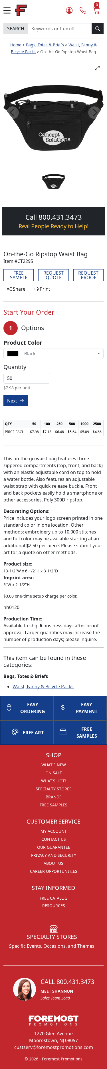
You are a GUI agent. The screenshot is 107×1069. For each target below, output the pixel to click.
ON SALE (53, 773)
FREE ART (33, 732)
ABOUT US (53, 863)
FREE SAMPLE (18, 275)
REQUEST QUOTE (53, 275)
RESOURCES (53, 905)
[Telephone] (83, 10)
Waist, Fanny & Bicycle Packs (43, 686)
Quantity (14, 367)
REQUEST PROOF (88, 275)
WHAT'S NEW (53, 764)
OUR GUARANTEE (53, 847)
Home (15, 44)
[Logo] (21, 10)
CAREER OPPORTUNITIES (53, 871)
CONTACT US (53, 839)
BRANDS (54, 797)
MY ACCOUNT (54, 831)
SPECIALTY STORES (54, 789)
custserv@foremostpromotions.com (53, 1047)
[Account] (69, 10)
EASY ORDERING (32, 708)
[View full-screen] (97, 68)
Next (12, 401)
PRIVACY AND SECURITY (53, 855)
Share (18, 289)
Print (44, 289)
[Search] (98, 28)
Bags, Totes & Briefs (45, 44)
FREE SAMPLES (53, 805)
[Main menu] (9, 10)
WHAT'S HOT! (53, 781)
